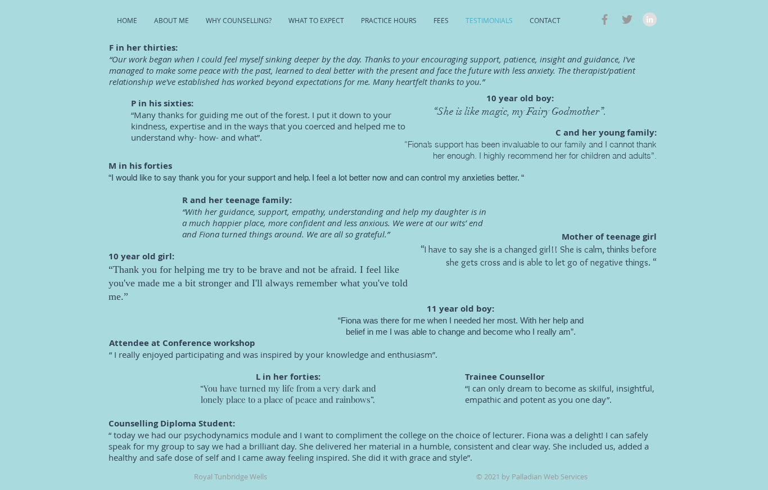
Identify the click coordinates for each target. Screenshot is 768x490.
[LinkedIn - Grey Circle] (650, 19)
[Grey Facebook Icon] (605, 19)
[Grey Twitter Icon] (627, 19)
